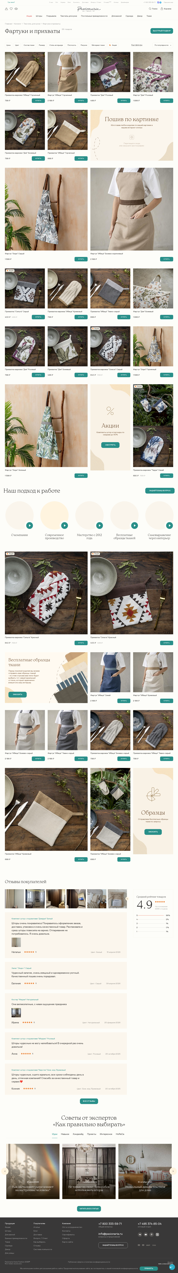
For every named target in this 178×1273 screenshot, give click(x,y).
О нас (51, 2)
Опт (56, 2)
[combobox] (162, 45)
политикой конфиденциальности (125, 1268)
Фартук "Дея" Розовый (143, 95)
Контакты (76, 2)
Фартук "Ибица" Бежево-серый (19, 753)
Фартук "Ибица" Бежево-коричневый (106, 254)
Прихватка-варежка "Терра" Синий (148, 470)
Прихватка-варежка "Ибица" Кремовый (65, 312)
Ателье (116, 2)
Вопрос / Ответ (96, 2)
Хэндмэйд (78, 1134)
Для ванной (117, 16)
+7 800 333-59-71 (149, 2)
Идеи (54, 1134)
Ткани (149, 16)
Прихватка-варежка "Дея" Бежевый (20, 153)
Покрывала (51, 16)
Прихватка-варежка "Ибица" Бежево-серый (109, 753)
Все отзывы (89, 1101)
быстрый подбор (162, 31)
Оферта (66, 1238)
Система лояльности (42, 1249)
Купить (38, 100)
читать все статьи (89, 1209)
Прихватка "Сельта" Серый (17, 312)
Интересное (106, 1134)
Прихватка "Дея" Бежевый (59, 369)
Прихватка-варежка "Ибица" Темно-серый (151, 753)
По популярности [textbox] (161, 45)
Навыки (65, 1134)
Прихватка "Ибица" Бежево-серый (105, 854)
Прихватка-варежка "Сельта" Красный (22, 637)
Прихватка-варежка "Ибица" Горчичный (22, 95)
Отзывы (107, 2)
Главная (8, 24)
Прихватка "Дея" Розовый (101, 95)
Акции (29, 16)
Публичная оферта (75, 1262)
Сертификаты (68, 1235)
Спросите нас (168, 2)
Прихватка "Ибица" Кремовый (18, 854)
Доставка (85, 2)
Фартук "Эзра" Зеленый (15, 470)
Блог (69, 2)
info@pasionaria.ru (110, 1233)
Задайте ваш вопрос (160, 491)
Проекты (91, 1134)
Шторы (39, 16)
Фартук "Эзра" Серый (14, 254)
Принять (148, 1268)
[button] (4, 899)
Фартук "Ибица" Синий (100, 695)
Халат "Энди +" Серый (21, 968)
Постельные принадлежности (94, 16)
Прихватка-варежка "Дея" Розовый (20, 369)
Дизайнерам (125, 2)
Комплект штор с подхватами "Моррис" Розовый (33, 1039)
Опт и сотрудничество (72, 1227)
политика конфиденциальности (97, 1262)
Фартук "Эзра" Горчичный (144, 369)
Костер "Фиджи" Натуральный (25, 1000)
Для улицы (9, 1253)
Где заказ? (11, 2)
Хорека (63, 2)
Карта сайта (67, 1242)
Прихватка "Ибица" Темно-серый (105, 312)
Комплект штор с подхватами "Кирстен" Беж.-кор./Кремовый (39, 1070)
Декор (139, 16)
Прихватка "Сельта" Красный (103, 637)
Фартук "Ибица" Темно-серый (61, 753)
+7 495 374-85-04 (149, 1223)
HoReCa (120, 1134)
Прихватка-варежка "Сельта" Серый (106, 369)
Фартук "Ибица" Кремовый (145, 695)
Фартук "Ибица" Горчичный (60, 95)
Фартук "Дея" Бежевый (143, 312)
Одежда (129, 16)
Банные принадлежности (16, 1238)
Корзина (167, 9)
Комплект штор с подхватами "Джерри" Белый (32, 919)
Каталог (17, 24)
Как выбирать (39, 1242)
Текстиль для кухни (68, 16)
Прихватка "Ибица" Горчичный (61, 153)
